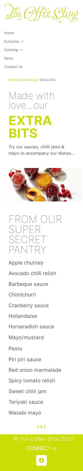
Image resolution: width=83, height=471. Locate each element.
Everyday (11, 41)
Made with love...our (32, 100)
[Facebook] (41, 460)
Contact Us (13, 67)
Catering (11, 50)
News (8, 58)
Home (9, 33)
